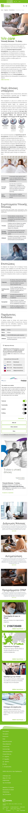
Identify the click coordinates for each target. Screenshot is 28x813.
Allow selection (14, 426)
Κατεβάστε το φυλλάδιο (7, 492)
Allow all (14, 422)
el (19, 1)
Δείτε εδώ (14, 530)
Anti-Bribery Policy (18, 808)
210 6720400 (8, 782)
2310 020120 (8, 794)
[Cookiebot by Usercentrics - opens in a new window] (21, 381)
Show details (21, 418)
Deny (14, 431)
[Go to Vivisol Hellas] (5, 6)
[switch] (25, 405)
